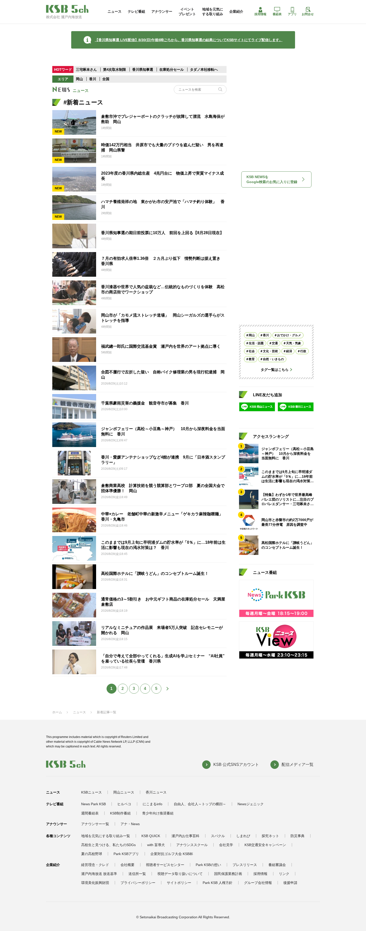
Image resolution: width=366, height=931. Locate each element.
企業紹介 (236, 11)
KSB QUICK (150, 836)
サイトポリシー (179, 883)
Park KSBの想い (208, 865)
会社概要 (127, 865)
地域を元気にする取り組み (212, 11)
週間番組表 (90, 813)
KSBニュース (91, 792)
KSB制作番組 (120, 813)
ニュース (115, 11)
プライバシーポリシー (138, 883)
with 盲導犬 (156, 845)
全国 (105, 79)
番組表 (277, 14)
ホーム (57, 712)
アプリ (292, 14)
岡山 (79, 79)
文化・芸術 (270, 351)
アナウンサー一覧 (95, 824)
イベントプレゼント (187, 11)
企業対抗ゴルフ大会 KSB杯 (171, 854)
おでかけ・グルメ (289, 335)
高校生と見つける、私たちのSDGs (108, 845)
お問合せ (308, 14)
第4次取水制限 (115, 69)
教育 (252, 359)
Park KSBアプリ (126, 854)
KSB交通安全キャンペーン (265, 845)
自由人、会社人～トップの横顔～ (200, 804)
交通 (275, 343)
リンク (284, 874)
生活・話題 (256, 343)
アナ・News (130, 824)
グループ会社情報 (258, 883)
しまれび (243, 836)
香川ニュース (156, 792)
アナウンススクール (192, 845)
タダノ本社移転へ (204, 69)
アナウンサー (161, 11)
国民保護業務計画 (228, 874)
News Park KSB (93, 804)
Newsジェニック (251, 804)
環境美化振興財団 (95, 883)
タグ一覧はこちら (275, 370)
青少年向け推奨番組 (158, 813)
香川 (92, 79)
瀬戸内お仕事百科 (185, 836)
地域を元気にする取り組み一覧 (105, 836)
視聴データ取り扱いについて (180, 874)
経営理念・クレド (95, 865)
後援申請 (290, 883)
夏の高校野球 (91, 854)
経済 (289, 351)
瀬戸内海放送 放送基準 (99, 874)
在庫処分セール (171, 69)
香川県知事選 (143, 69)
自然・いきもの (273, 359)
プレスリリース (245, 865)
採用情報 (260, 14)
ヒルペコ (124, 804)
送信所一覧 (137, 874)
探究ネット (270, 836)
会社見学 (226, 845)
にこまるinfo (152, 804)
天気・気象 (293, 343)
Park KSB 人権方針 (218, 883)
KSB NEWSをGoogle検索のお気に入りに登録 (271, 179)
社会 (252, 351)
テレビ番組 (136, 11)
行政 (303, 351)
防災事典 (298, 836)
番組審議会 (277, 865)
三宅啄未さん (87, 69)
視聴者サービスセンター (165, 865)
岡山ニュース (123, 792)
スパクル (218, 836)
